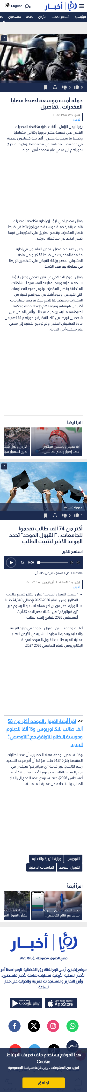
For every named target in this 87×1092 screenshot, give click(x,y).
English (16, 6)
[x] (34, 1026)
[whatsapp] (72, 1026)
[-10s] (71, 562)
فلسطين (14, 17)
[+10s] (78, 562)
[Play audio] (11, 562)
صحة (29, 17)
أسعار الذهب (60, 17)
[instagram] (53, 1026)
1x (22, 562)
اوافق (43, 1082)
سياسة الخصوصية (21, 1068)
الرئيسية (80, 17)
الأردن (42, 17)
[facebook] (14, 1026)
